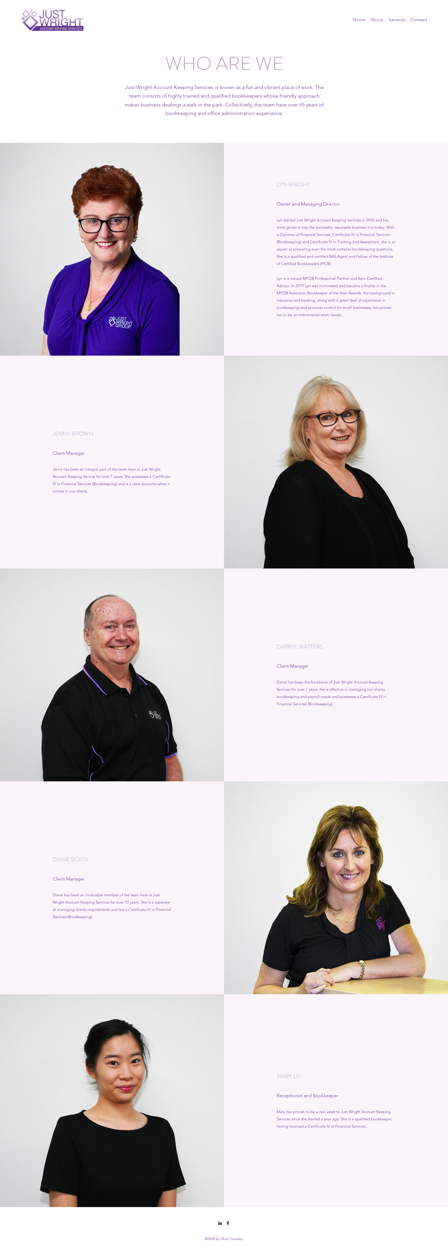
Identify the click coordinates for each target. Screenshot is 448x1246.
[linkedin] (220, 1223)
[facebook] (227, 1223)
